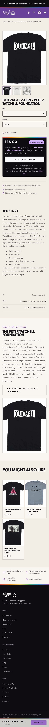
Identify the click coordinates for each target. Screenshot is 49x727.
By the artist (7, 633)
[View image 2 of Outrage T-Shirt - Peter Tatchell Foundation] (16, 90)
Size (4, 109)
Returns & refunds (9, 688)
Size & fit (6, 692)
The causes (6, 658)
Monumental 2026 (9, 620)
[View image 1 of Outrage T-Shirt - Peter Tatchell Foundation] (6, 90)
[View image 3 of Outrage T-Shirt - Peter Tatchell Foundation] (26, 90)
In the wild (6, 637)
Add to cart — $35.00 (24, 159)
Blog (4, 662)
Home (4, 22)
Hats (4, 628)
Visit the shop (7, 671)
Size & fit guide (11, 133)
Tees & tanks (7, 624)
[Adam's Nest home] (8, 12)
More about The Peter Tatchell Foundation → (23, 390)
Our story (6, 650)
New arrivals (7, 615)
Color (4, 119)
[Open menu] (45, 12)
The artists (6, 654)
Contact (5, 697)
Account (5, 701)
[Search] (34, 12)
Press (4, 667)
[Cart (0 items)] (39, 12)
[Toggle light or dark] (28, 12)
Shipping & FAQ (8, 684)
